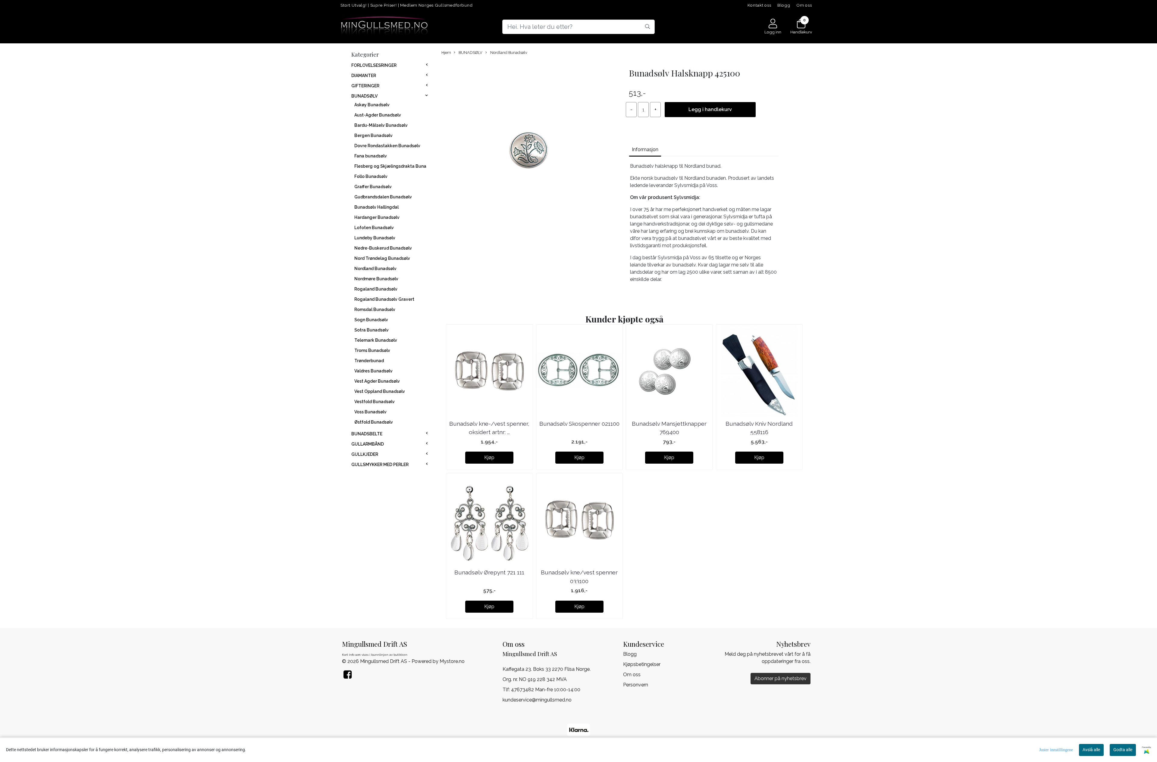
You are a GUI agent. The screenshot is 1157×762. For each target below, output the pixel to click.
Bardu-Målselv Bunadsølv (381, 125)
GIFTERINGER (365, 85)
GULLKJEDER (364, 454)
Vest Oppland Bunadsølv (379, 391)
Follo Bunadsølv (370, 176)
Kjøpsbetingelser (641, 664)
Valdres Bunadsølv (373, 371)
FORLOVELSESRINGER (374, 65)
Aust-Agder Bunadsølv (377, 115)
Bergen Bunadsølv (373, 135)
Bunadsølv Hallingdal (376, 207)
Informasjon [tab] (645, 149)
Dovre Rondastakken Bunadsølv (387, 145)
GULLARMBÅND (367, 444)
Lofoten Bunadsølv (374, 227)
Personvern (635, 685)
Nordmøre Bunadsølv (376, 278)
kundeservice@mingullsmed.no (537, 700)
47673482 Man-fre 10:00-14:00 (545, 689)
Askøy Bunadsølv (372, 104)
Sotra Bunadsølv (371, 330)
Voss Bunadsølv (370, 411)
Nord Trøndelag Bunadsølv (382, 258)
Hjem (446, 52)
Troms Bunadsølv (372, 350)
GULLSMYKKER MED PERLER (380, 464)
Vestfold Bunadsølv (374, 401)
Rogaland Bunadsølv (375, 289)
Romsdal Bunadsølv (374, 309)
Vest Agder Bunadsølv (377, 381)
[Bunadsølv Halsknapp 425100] (529, 152)
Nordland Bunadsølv (375, 268)
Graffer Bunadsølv (373, 186)
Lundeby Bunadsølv (374, 237)
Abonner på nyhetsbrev (780, 678)
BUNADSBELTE (366, 433)
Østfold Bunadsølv (373, 422)
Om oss (804, 5)
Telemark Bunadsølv (375, 340)
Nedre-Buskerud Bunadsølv (383, 248)
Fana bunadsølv (370, 156)
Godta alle (1122, 749)
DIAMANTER (363, 75)
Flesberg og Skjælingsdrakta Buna (390, 166)
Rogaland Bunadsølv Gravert (384, 299)
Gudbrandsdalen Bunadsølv (383, 196)
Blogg (783, 5)
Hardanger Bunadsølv (377, 217)
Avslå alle (1091, 749)
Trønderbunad (369, 360)
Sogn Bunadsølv (371, 319)
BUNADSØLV (364, 96)
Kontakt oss (759, 5)
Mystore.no (452, 661)
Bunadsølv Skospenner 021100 (579, 423)
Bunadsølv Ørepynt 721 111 (489, 572)
